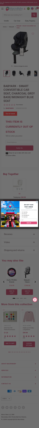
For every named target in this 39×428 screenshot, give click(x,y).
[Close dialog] (37, 202)
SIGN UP (29, 223)
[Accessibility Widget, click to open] (34, 299)
